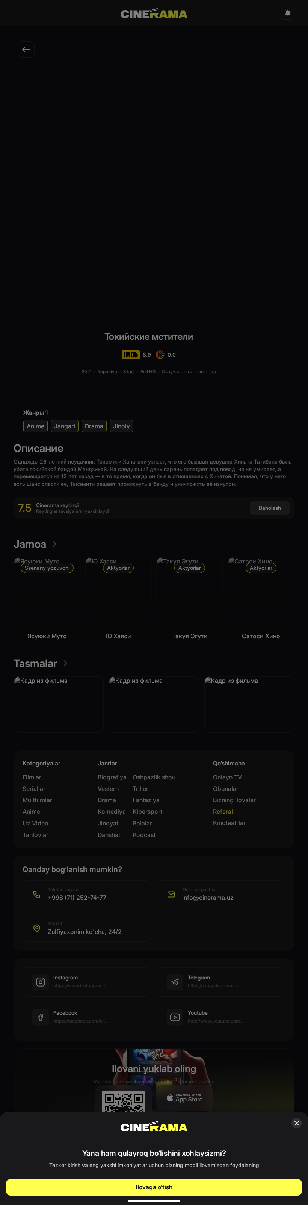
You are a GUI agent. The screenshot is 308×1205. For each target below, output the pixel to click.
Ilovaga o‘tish (154, 1187)
